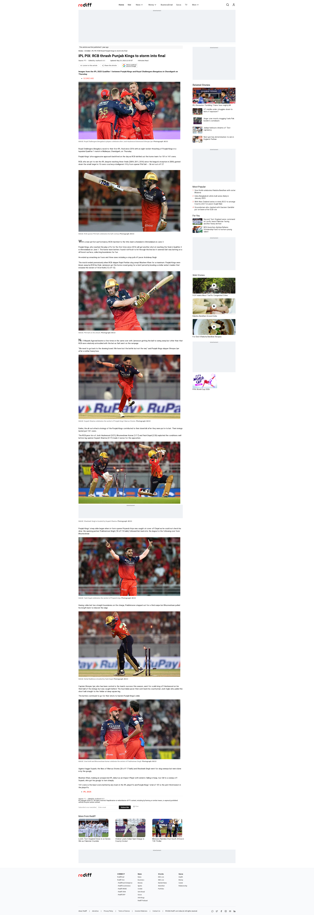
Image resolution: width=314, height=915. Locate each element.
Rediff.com (174, 911)
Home (121, 5)
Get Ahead (141, 892)
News (138, 5)
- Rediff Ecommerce (123, 886)
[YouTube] (230, 911)
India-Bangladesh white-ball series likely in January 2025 (212, 197)
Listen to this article (90, 65)
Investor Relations (141, 911)
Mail (129, 5)
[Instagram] (226, 911)
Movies (140, 883)
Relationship (183, 886)
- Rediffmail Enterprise (124, 883)
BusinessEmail (167, 5)
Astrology (141, 898)
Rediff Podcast (143, 900)
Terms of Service (124, 911)
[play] (214, 285)
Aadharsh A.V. (100, 60)
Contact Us (156, 911)
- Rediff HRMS (121, 889)
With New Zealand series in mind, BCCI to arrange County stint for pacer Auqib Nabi (215, 203)
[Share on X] (217, 911)
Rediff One (120, 880)
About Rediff (82, 911)
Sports (140, 886)
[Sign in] (234, 5)
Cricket (87, 51)
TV (186, 5)
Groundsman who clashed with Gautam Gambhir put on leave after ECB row (214, 208)
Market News (162, 883)
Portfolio (161, 889)
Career (181, 883)
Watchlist (161, 886)
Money (151, 5)
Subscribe (125, 807)
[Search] (227, 5)
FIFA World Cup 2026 (201, 389)
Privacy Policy (108, 911)
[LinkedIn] (235, 911)
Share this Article (110, 65)
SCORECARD (88, 78)
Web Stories (199, 275)
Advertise (95, 911)
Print (136, 806)
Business (141, 880)
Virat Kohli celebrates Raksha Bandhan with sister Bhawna (215, 191)
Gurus (178, 5)
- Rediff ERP (121, 895)
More (194, 5)
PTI (85, 60)
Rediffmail (120, 877)
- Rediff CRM (121, 892)
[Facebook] (221, 911)
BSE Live (161, 877)
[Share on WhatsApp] (212, 911)
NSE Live (161, 880)
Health (181, 877)
